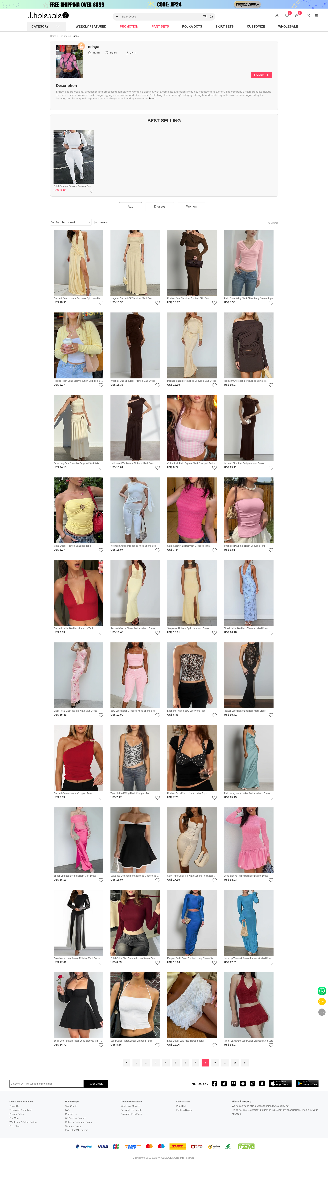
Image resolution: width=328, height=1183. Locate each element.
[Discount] (96, 223)
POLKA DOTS (192, 26)
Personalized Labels (131, 1110)
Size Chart (14, 1126)
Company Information (21, 1101)
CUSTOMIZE (256, 26)
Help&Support (72, 1101)
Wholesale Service (130, 1106)
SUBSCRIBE (96, 1083)
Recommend (68, 222)
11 (235, 1062)
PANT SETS (160, 26)
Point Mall (181, 1106)
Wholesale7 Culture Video (23, 1122)
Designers (64, 36)
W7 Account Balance (75, 1118)
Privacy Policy (16, 1114)
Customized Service (132, 1101)
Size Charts (71, 1106)
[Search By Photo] (204, 17)
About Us (14, 1106)
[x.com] (224, 1083)
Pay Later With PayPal (76, 1130)
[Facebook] (214, 1083)
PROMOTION (129, 26)
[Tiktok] (252, 1083)
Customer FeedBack (131, 1114)
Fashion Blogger (184, 1110)
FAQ (67, 1110)
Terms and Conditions (20, 1110)
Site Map (14, 1118)
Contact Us (70, 1114)
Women (191, 206)
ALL (130, 206)
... (146, 1062)
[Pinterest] (233, 1083)
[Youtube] (243, 1083)
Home (53, 36)
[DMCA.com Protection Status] (246, 1146)
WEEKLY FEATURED (91, 26)
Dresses (159, 206)
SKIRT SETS (224, 26)
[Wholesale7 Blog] (262, 1083)
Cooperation (183, 1101)
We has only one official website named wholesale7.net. (261, 1106)
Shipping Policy (73, 1126)
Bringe (75, 36)
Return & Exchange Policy (78, 1122)
